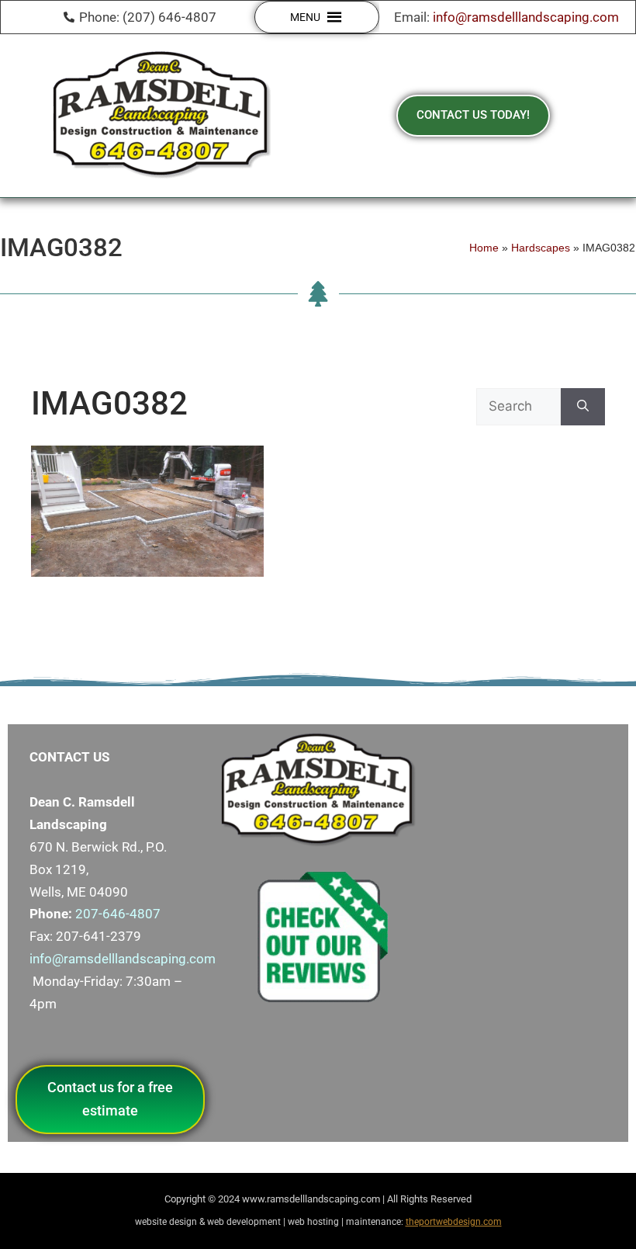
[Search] (583, 406)
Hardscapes (540, 247)
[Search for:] (518, 406)
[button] (305, 17)
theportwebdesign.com (454, 1221)
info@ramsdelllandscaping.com (526, 17)
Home (484, 247)
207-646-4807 (118, 913)
